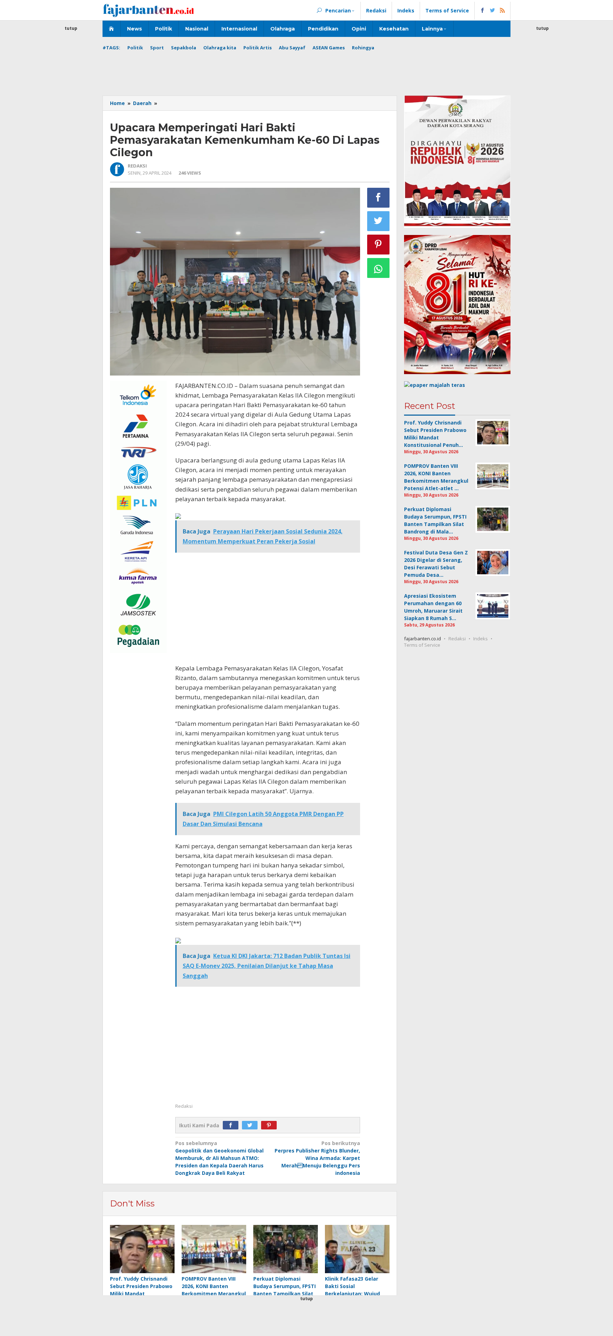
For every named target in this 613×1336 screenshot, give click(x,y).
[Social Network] (492, 11)
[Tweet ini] (378, 221)
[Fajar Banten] (148, 10)
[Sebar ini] (378, 198)
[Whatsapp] (378, 268)
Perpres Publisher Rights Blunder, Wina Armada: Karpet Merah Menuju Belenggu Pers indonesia (317, 1158)
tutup (71, 28)
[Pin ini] (378, 244)
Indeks (480, 638)
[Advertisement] (71, 138)
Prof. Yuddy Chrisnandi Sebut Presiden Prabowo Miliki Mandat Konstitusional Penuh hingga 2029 (141, 1293)
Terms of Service (422, 645)
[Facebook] (232, 1125)
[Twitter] (251, 1125)
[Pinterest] (270, 1125)
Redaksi (457, 638)
